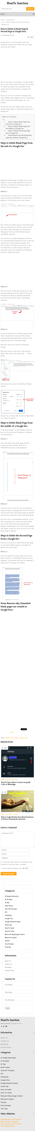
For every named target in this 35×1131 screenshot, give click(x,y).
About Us (8, 961)
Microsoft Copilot (11, 938)
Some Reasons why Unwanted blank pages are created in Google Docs (19, 136)
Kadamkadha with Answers (11, 1119)
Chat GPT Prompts (11, 909)
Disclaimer (8, 967)
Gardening (8, 915)
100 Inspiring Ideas (8, 1126)
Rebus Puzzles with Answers (11, 1124)
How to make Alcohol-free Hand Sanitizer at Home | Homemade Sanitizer (17, 818)
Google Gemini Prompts (13, 922)
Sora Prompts (9, 944)
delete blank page (11, 738)
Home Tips (4, 814)
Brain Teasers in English (9, 1122)
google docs (23, 738)
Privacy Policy (9, 970)
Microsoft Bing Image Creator (15, 934)
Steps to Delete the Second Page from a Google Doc (18, 132)
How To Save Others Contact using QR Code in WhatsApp (15, 783)
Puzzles (7, 941)
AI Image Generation (11, 896)
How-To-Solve (9, 931)
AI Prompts (8, 899)
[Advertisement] (17, 64)
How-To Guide (6, 779)
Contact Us (8, 964)
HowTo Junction (17, 3)
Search (30, 9)
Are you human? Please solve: (12, 868)
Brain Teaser (9, 906)
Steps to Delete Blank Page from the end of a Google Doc (18, 123)
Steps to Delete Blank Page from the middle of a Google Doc (18, 128)
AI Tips (7, 903)
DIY (6, 912)
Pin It (12, 732)
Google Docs (9, 918)
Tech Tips (14, 779)
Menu (3, 14)
